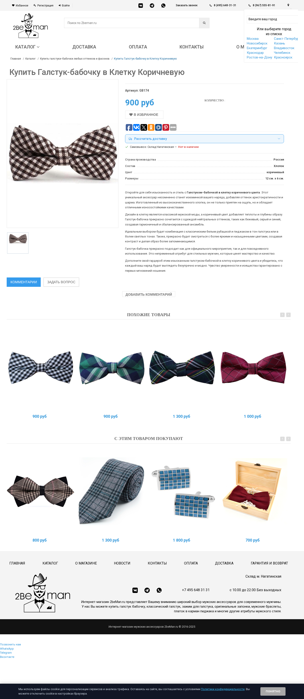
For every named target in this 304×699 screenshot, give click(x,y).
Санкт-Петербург (287, 39)
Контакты (157, 563)
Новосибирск (257, 43)
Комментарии (23, 282)
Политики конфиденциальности (223, 689)
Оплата (191, 563)
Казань (279, 43)
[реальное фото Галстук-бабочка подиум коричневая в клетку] (40, 491)
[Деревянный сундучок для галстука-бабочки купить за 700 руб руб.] (253, 491)
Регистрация (45, 5)
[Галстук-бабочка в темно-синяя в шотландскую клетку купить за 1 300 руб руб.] (182, 367)
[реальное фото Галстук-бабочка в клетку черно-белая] (40, 367)
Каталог (30, 58)
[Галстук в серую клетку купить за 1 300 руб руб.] (111, 491)
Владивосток (284, 48)
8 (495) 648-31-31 (225, 5)
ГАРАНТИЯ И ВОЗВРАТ (269, 563)
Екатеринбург (257, 48)
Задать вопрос (61, 282)
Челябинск (282, 53)
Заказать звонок (187, 5)
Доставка (224, 563)
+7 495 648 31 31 (196, 590)
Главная (15, 58)
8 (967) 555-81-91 (264, 5)
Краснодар (255, 53)
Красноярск (283, 57)
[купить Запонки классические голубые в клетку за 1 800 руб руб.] (182, 491)
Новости (122, 563)
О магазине (86, 563)
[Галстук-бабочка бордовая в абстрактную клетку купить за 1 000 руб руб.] (253, 367)
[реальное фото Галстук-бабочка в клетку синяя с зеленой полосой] (111, 367)
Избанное (22, 5)
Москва (253, 39)
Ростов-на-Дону (259, 57)
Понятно (273, 691)
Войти (66, 5)
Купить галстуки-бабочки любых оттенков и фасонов (74, 58)
